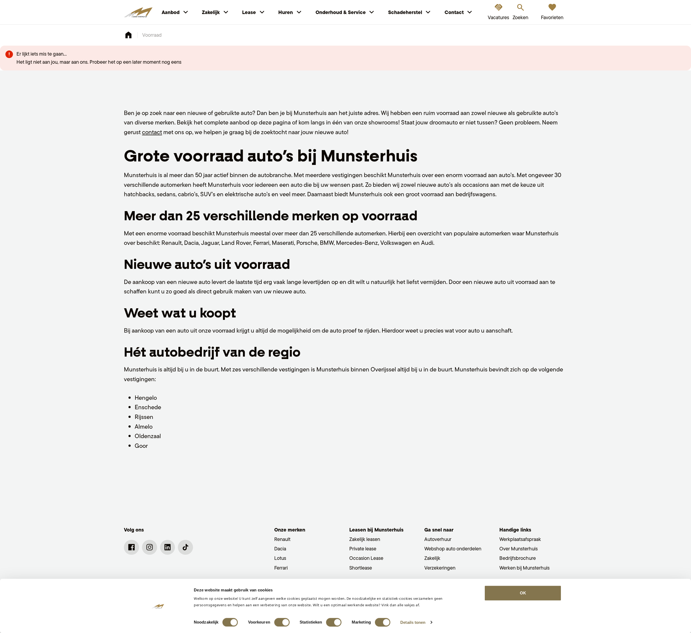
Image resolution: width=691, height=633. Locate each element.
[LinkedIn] (167, 547)
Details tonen (412, 622)
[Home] (138, 12)
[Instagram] (149, 547)
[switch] (282, 622)
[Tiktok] (185, 547)
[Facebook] (131, 547)
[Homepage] (128, 35)
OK (523, 593)
